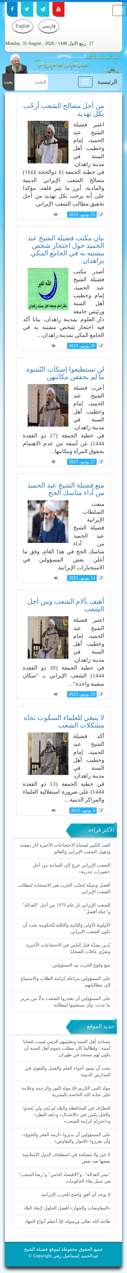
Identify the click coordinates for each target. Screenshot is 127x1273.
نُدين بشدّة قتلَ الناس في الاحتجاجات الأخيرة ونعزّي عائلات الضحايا (68, 948)
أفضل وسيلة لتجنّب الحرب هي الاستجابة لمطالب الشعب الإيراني (64, 888)
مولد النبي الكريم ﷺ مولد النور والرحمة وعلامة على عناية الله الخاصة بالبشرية (65, 1091)
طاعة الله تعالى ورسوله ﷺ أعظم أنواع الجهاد (67, 1221)
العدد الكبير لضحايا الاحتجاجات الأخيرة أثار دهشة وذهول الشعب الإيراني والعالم (65, 848)
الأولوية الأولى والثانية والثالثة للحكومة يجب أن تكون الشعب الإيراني (66, 928)
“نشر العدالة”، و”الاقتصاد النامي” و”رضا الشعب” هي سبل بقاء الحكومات (64, 1178)
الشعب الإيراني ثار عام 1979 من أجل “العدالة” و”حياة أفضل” (66, 908)
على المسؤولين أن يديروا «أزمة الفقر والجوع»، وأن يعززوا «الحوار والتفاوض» (65, 1138)
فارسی (49, 26)
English (23, 26)
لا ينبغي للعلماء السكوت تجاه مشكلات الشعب (64, 721)
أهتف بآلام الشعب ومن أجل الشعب (65, 605)
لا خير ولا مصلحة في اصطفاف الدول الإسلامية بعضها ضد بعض (66, 1158)
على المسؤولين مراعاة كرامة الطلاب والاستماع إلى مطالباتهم (65, 981)
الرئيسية (107, 82)
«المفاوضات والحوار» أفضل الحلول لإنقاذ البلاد (66, 1208)
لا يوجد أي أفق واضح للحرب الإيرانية (75, 1194)
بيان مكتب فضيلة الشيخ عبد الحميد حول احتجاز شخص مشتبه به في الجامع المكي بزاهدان (65, 249)
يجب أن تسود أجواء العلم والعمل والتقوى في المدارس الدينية (67, 1071)
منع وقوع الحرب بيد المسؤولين (81, 965)
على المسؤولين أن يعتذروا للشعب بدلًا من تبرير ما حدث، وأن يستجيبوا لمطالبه (65, 1001)
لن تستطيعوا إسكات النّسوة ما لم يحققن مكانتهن (65, 373)
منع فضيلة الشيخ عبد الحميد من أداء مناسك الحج (65, 489)
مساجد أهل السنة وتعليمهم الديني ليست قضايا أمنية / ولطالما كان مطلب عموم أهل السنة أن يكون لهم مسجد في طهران (66, 1048)
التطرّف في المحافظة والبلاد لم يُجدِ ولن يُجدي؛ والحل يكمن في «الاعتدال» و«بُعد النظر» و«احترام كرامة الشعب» (66, 1115)
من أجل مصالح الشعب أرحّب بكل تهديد (63, 109)
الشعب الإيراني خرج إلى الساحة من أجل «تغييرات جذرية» (71, 868)
